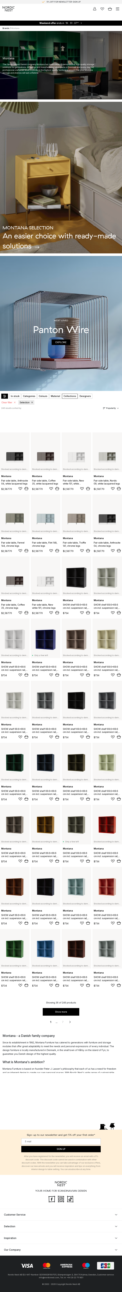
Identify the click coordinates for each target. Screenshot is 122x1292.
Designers (85, 396)
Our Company (12, 1249)
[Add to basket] (26, 488)
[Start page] (9, 8)
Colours (43, 396)
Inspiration (10, 1238)
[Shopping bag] (110, 9)
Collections (70, 396)
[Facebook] (51, 1198)
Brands (6, 28)
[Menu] (117, 9)
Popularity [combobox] (111, 408)
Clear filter (6, 402)
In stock (15, 396)
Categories (29, 396)
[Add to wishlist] (20, 489)
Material (55, 396)
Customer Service (15, 1214)
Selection (25, 402)
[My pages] (94, 9)
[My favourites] (102, 9)
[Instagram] (61, 1198)
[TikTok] (70, 1198)
